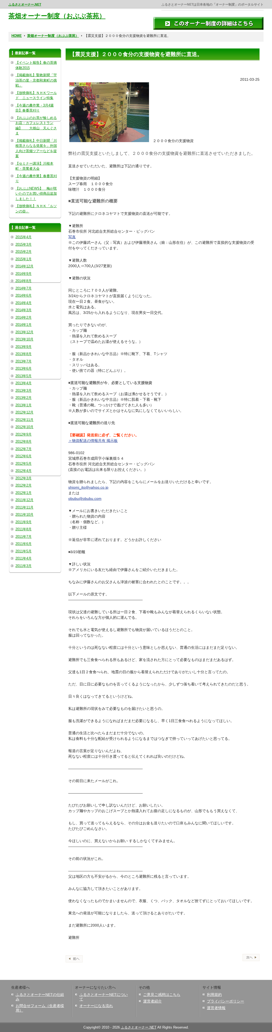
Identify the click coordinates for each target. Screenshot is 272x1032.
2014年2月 (23, 317)
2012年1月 (23, 493)
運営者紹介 (152, 1001)
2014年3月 (23, 310)
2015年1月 (23, 259)
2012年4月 (23, 471)
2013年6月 (23, 368)
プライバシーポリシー (225, 1001)
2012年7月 (23, 449)
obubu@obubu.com (84, 498)
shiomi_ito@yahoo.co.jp (88, 487)
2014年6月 (23, 295)
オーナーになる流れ (96, 1006)
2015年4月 (23, 237)
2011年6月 (23, 544)
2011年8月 (23, 529)
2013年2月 (23, 398)
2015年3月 (23, 244)
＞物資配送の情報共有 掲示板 (93, 440)
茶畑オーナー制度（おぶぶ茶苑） (56, 15)
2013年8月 (23, 354)
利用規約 (214, 994)
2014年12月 (24, 266)
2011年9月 (23, 522)
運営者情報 (216, 1008)
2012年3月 (23, 478)
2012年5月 (23, 464)
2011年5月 (23, 551)
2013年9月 (23, 347)
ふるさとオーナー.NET (24, 4)
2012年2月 (23, 485)
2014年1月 (23, 325)
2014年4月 (23, 303)
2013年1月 (23, 405)
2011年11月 (24, 507)
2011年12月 (24, 500)
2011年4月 (23, 558)
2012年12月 (24, 412)
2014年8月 (23, 281)
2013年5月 (23, 376)
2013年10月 (24, 339)
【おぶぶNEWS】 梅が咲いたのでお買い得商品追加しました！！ (36, 193)
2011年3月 (23, 566)
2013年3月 (23, 391)
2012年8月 (23, 441)
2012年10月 (24, 427)
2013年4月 (23, 383)
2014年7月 (23, 288)
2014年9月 (23, 274)
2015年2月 (23, 252)
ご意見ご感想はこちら (161, 994)
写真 (72, 237)
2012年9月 (23, 434)
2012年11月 (24, 420)
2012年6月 (23, 456)
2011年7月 (23, 537)
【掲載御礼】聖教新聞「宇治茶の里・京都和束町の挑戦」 (36, 80)
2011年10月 (24, 515)
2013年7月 (23, 361)
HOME (16, 36)
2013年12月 (24, 332)
